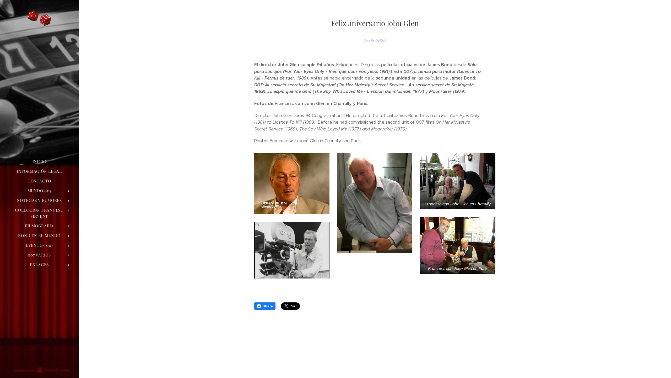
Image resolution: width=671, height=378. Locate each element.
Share (268, 306)
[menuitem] (39, 162)
